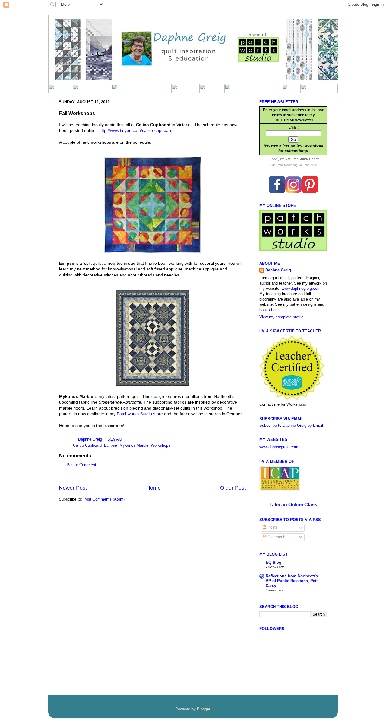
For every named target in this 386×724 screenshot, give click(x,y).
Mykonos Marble (133, 445)
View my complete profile (281, 317)
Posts (272, 527)
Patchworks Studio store (140, 413)
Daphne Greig (90, 439)
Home (153, 488)
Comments (276, 537)
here (275, 310)
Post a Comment (81, 465)
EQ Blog (273, 562)
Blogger (203, 709)
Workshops (160, 445)
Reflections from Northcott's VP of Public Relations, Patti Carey (292, 581)
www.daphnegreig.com (301, 288)
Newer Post (73, 488)
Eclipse (110, 445)
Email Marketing (287, 165)
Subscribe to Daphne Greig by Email (291, 425)
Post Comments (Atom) (104, 499)
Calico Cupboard (87, 445)
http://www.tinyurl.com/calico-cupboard (135, 130)
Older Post (233, 488)
